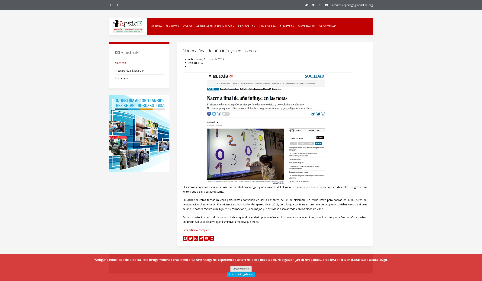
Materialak (306, 26)
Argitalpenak (122, 78)
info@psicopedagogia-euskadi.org (352, 5)
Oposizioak (327, 26)
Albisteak (287, 26)
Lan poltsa (267, 26)
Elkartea (172, 26)
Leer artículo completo (196, 230)
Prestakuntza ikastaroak (129, 70)
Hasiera (156, 26)
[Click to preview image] (267, 128)
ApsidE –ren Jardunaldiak (215, 26)
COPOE (187, 26)
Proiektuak (246, 26)
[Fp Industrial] (139, 133)
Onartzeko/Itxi (241, 269)
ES (112, 5)
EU (117, 5)
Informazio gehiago (241, 274)
